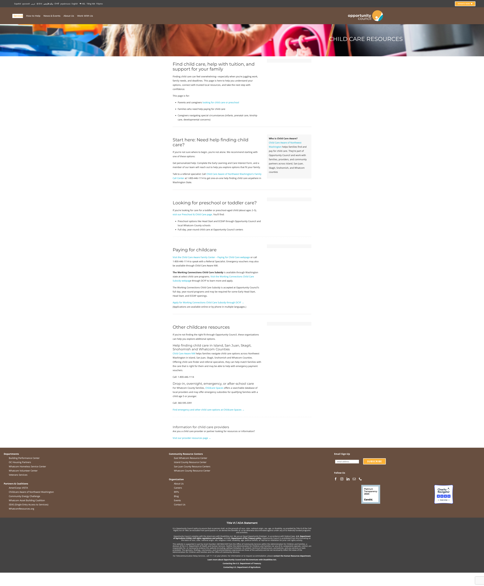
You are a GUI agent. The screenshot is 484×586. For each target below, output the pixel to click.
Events (177, 500)
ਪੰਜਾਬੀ (56, 3)
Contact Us (179, 504)
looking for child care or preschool (221, 102)
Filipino (99, 3)
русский (26, 3)
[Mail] (354, 478)
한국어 (39, 3)
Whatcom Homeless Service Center (27, 466)
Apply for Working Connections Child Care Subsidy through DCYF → (208, 302)
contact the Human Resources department (292, 556)
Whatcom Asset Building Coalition (27, 500)
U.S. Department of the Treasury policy (244, 538)
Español (17, 3)
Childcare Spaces (214, 387)
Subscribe (374, 461)
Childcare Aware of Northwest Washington (31, 491)
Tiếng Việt (91, 3)
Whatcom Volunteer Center (23, 470)
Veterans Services (18, 474)
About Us (179, 483)
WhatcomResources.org (21, 508)
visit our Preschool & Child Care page (192, 214)
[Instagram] (341, 478)
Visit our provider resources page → (192, 438)
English (75, 3)
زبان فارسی (48, 4)
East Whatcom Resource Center (190, 458)
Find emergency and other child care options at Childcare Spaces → (208, 409)
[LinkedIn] (348, 478)
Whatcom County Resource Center (192, 470)
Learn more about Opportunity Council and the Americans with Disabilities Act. (242, 559)
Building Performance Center (24, 458)
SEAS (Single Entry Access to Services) (28, 504)
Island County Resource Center (190, 462)
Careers (178, 487)
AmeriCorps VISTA (18, 487)
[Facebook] (335, 478)
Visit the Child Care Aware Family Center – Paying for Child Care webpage (211, 257)
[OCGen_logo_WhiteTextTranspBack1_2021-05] (366, 9)
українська (65, 3)
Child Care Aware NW (184, 353)
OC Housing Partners (20, 462)
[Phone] (360, 478)
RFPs (176, 491)
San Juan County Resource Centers (192, 466)
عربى (33, 3)
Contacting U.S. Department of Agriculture (241, 567)
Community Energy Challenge (24, 496)
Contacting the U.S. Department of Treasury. (242, 563)
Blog (176, 496)
